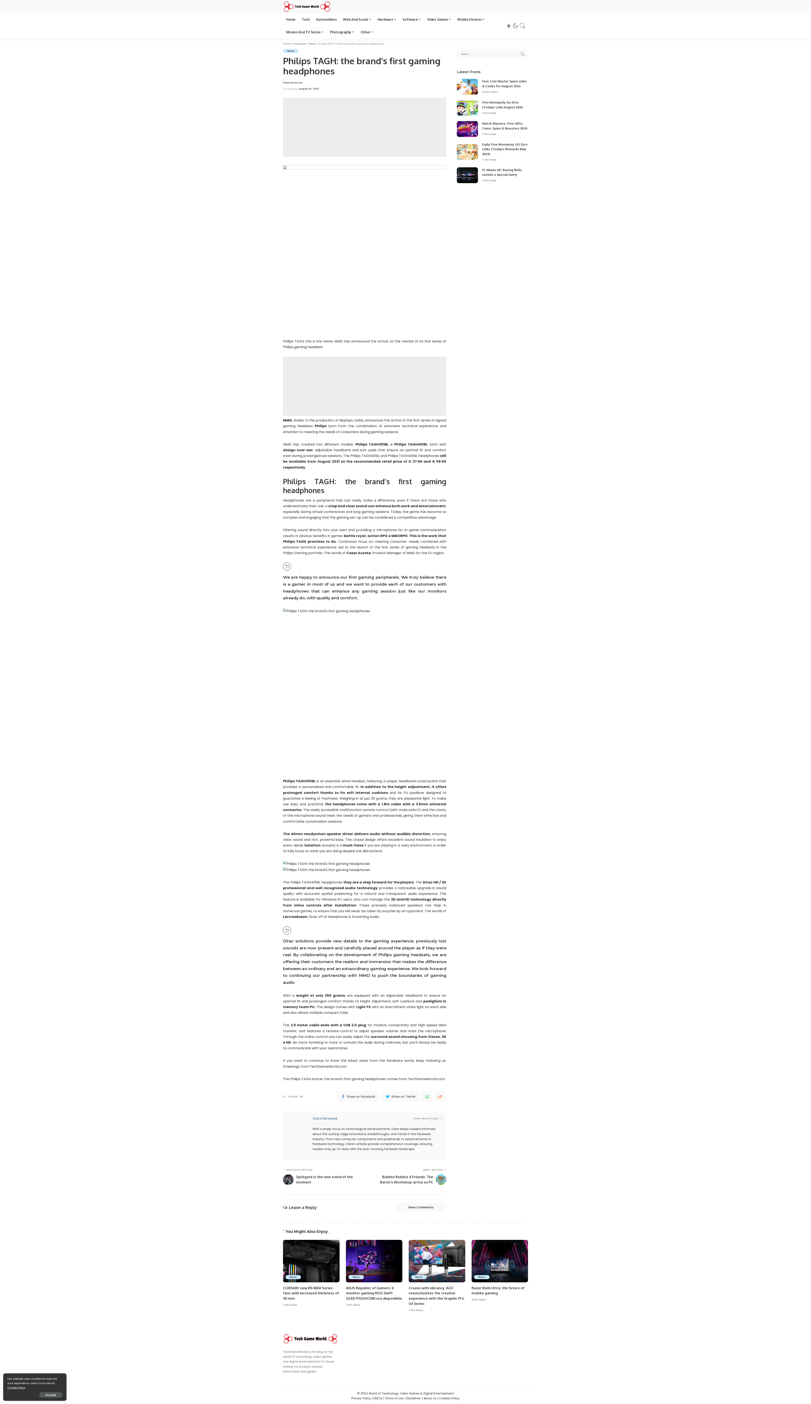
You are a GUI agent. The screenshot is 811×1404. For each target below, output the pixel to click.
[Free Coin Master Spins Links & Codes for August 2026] (467, 87)
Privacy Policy (361, 1398)
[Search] (522, 25)
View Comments (421, 1207)
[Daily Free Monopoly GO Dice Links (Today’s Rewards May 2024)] (467, 152)
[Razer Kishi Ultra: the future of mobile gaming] (500, 1261)
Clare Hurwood (292, 83)
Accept (51, 1395)
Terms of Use (394, 1398)
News (290, 50)
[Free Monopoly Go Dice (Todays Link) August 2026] (467, 108)
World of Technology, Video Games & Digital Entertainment (411, 1394)
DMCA (377, 1398)
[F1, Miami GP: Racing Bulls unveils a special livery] (467, 175)
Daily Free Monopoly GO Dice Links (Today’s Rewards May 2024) (505, 149)
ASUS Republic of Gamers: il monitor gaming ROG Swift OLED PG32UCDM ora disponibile (374, 1293)
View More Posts (426, 1118)
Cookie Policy (16, 1387)
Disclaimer (413, 1398)
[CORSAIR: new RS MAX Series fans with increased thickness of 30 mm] (311, 1261)
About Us (429, 1398)
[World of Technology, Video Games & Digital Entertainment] (307, 6)
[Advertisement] (364, 127)
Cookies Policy (449, 1398)
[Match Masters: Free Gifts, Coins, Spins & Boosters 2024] (467, 129)
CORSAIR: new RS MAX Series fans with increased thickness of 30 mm (311, 1293)
